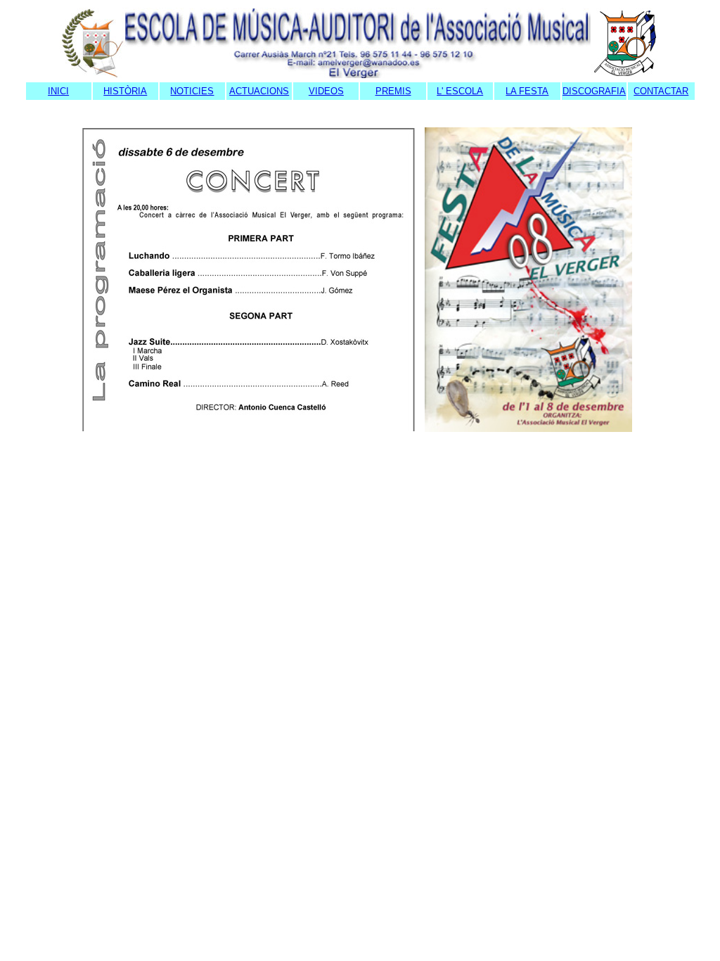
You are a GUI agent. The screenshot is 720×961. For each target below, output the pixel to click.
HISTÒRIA (125, 91)
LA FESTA (527, 91)
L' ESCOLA (460, 91)
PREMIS (393, 91)
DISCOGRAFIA (594, 91)
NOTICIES (192, 91)
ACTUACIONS (259, 91)
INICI (58, 91)
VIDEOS (326, 91)
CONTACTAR (661, 91)
